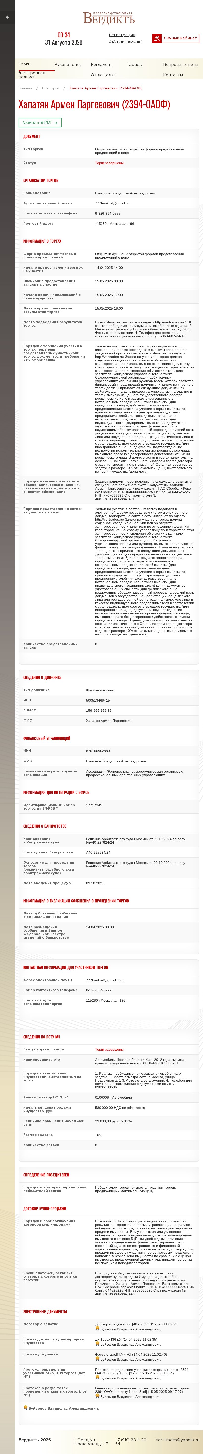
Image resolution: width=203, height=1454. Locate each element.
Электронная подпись (32, 75)
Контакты (173, 75)
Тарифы (135, 65)
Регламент (101, 65)
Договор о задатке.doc (113, 1324)
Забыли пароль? (125, 42)
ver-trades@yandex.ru (177, 1440)
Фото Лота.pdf (106, 1354)
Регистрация (122, 35)
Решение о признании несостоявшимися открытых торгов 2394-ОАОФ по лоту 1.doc (142, 1390)
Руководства (68, 65)
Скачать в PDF (37, 123)
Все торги (50, 88)
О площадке (103, 75)
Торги (24, 64)
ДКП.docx (102, 1339)
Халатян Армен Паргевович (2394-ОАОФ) (105, 88)
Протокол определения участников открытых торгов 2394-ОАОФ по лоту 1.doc (142, 1371)
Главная (25, 88)
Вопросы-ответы (180, 65)
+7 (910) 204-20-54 (132, 1442)
